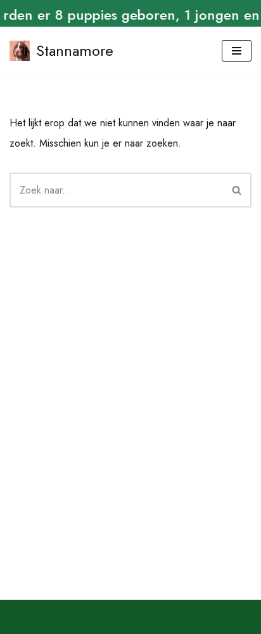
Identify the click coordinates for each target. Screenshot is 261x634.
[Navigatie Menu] (236, 51)
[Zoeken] (237, 190)
